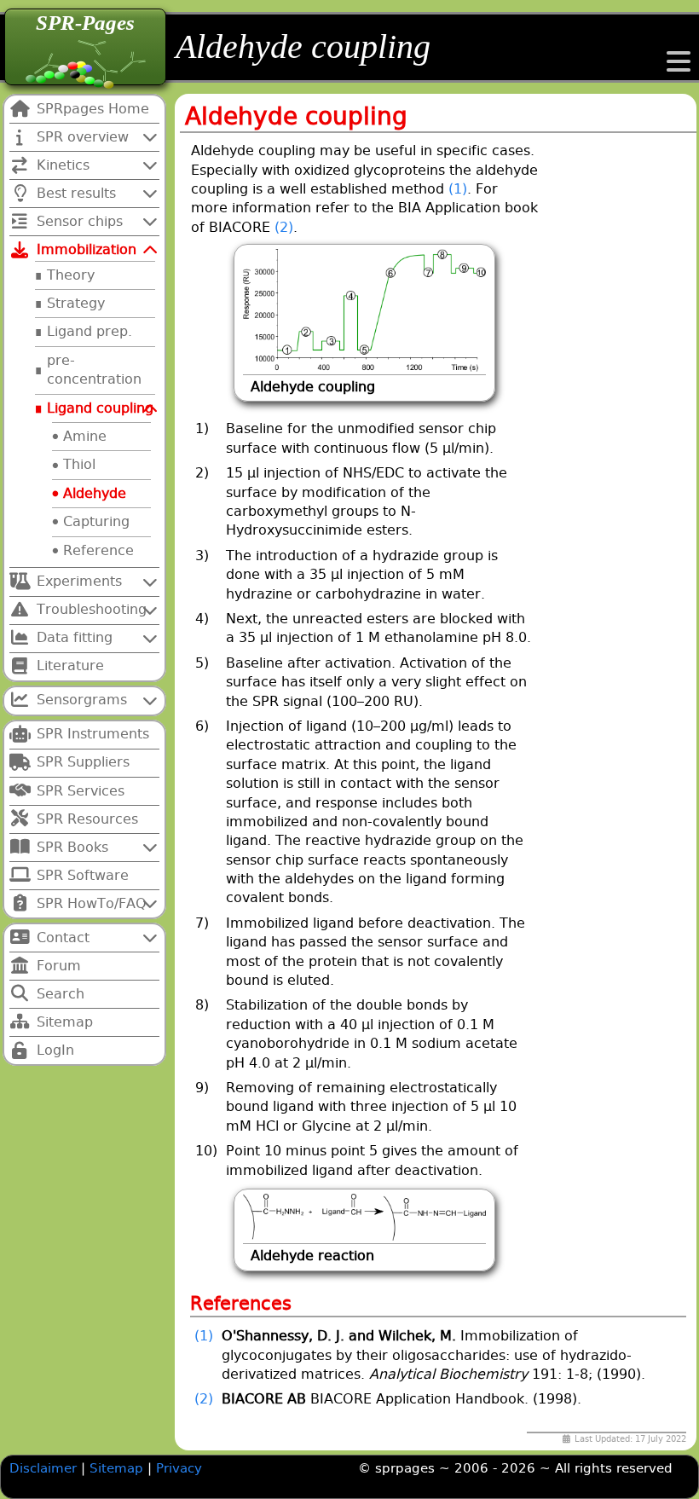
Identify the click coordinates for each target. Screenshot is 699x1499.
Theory (71, 275)
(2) (283, 227)
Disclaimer (43, 1468)
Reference (98, 550)
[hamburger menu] (678, 67)
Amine (85, 436)
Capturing (96, 521)
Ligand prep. (89, 331)
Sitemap (118, 1468)
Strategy (76, 303)
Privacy (179, 1468)
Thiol (79, 464)
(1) (457, 189)
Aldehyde (94, 493)
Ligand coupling (100, 408)
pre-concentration (94, 369)
